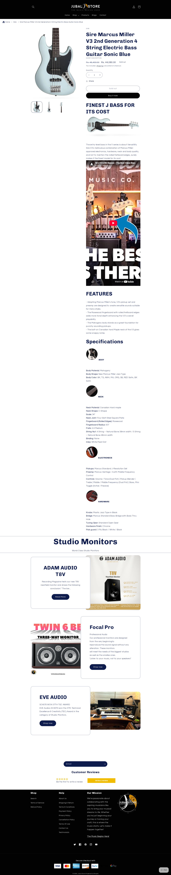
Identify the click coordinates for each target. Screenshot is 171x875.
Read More (60, 597)
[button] (33, 7)
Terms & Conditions (67, 807)
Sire (15, 22)
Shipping (100, 66)
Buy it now (113, 96)
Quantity (89, 70)
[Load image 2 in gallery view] (49, 107)
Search (34, 798)
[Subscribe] (104, 764)
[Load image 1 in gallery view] (36, 107)
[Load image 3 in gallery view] (61, 107)
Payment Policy (65, 811)
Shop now (97, 667)
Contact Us (63, 828)
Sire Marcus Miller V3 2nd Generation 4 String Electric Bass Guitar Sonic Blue (51, 22)
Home (7, 22)
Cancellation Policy (67, 820)
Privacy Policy (64, 815)
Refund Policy (36, 807)
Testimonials (64, 832)
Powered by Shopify (92, 873)
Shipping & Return (66, 803)
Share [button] (91, 81)
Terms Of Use (64, 824)
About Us (63, 798)
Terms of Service (37, 803)
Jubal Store (81, 873)
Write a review (101, 780)
